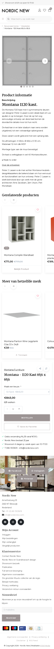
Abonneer (11, 618)
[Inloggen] (39, 10)
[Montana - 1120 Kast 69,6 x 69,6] (27, 60)
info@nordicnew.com (14, 515)
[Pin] (22, 628)
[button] (21, 87)
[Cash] (30, 628)
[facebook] (5, 522)
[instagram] (13, 522)
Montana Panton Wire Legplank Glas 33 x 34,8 (21, 343)
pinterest (28, 479)
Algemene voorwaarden (17, 637)
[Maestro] (14, 628)
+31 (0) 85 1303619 (13, 511)
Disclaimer (21, 641)
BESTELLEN (27, 418)
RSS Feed (33, 641)
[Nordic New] (15, 10)
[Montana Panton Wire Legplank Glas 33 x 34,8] (21, 315)
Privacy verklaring (39, 637)
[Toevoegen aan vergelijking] (46, 368)
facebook (17, 471)
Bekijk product (21, 269)
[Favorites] (44, 10)
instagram (39, 471)
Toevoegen (22, 355)
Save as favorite (28, 427)
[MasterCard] (6, 628)
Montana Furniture (14, 370)
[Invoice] (39, 628)
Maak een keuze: (12, 386)
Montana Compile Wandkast (19, 255)
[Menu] (3, 19)
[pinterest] (21, 522)
